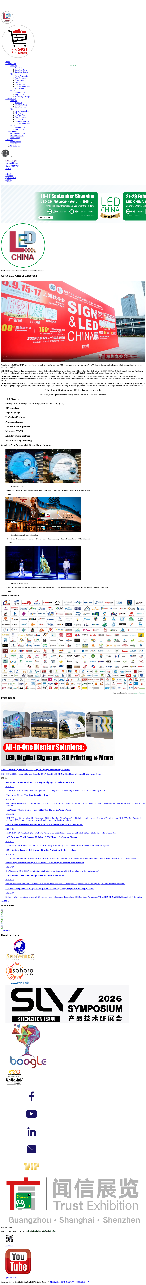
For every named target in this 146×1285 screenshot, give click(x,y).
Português (9, 176)
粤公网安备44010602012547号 (77, 1282)
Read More (5, 901)
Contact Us (14, 144)
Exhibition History (21, 72)
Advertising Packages (22, 97)
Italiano (8, 182)
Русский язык (10, 178)
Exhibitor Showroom (22, 86)
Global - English (11, 161)
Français (8, 180)
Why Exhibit (19, 95)
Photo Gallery (15, 138)
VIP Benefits (19, 88)
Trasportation (19, 80)
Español (8, 174)
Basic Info (18, 68)
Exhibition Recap (21, 70)
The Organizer (15, 142)
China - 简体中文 (12, 163)
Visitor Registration (22, 76)
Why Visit (18, 82)
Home (7, 62)
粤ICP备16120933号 (57, 1282)
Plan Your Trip (20, 84)
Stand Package (20, 92)
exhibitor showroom (139, 693)
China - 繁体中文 (12, 166)
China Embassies (21, 78)
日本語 (8, 169)
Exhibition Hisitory (17, 136)
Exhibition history (21, 107)
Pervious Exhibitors (22, 121)
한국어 (8, 171)
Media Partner (15, 146)
